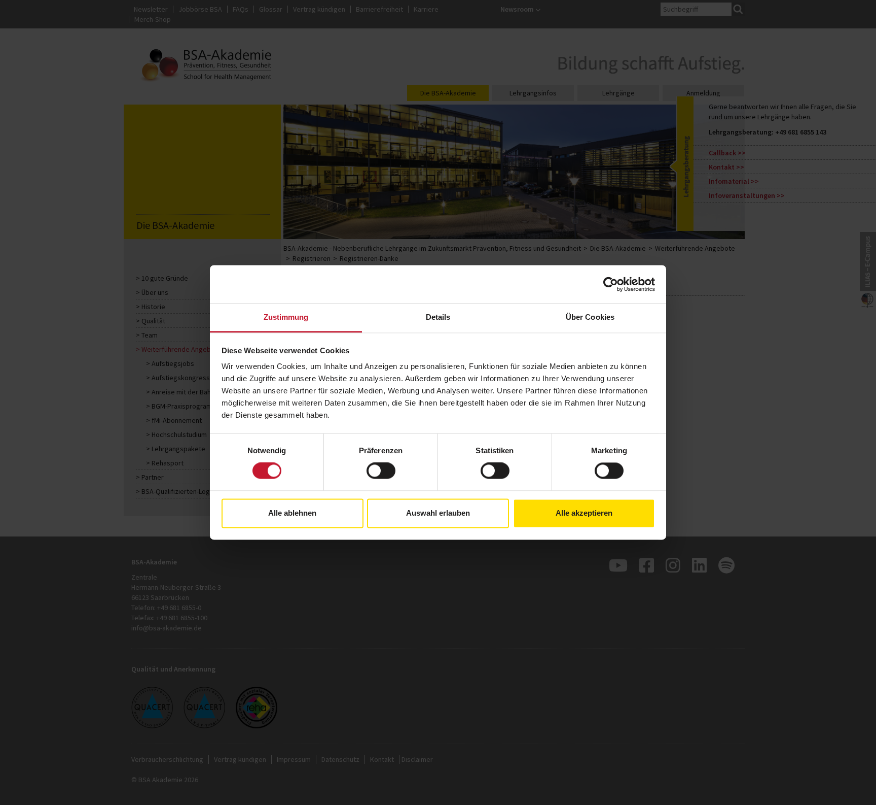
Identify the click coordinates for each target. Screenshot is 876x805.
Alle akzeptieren (584, 513)
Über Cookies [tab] (590, 317)
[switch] (381, 471)
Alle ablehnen (292, 513)
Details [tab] (438, 317)
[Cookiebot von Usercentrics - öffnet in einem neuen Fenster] (610, 284)
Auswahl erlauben (438, 513)
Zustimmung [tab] (286, 317)
